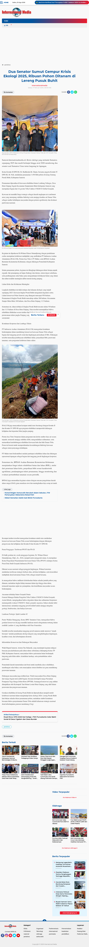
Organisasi (39, 928)
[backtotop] (44, 921)
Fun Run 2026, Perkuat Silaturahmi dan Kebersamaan (60, 840)
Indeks (7, 21)
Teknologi (39, 931)
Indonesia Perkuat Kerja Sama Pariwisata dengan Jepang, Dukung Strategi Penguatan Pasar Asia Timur (64, 894)
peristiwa (7, 727)
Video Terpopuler (61, 792)
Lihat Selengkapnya (69, 913)
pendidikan (65, 934)
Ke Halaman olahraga (69, 848)
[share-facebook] (68, 92)
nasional (26, 934)
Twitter (15, 938)
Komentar (9, 92)
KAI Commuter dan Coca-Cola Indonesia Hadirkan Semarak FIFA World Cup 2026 (79, 840)
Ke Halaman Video (69, 797)
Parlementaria (53, 928)
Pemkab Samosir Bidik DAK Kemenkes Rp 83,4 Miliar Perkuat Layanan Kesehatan (63, 2)
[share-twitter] (72, 92)
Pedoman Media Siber (83, 934)
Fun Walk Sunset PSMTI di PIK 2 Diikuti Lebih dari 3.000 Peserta (79, 821)
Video (8, 25)
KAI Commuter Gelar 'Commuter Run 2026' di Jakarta (60, 821)
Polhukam (27, 931)
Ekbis (25, 928)
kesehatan (65, 931)
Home (6, 2)
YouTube (19, 938)
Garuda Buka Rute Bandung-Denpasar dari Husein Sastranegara (63, 884)
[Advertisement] (44, 45)
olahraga (39, 934)
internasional (53, 931)
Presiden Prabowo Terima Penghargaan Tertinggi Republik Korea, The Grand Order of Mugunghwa (64, 874)
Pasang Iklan (81, 931)
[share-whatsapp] (75, 92)
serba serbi (39, 936)
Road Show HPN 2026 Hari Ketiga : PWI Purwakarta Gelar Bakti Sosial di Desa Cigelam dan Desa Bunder (30, 718)
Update (52, 315)
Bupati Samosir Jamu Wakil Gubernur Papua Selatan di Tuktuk (64, 903)
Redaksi (79, 928)
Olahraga (57, 806)
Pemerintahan (66, 928)
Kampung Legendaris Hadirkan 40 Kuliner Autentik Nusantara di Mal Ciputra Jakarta (64, 864)
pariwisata (52, 934)
